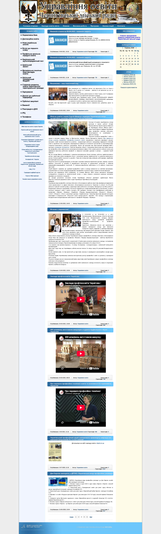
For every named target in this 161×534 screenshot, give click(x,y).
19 (126, 61)
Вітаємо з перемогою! (59, 209)
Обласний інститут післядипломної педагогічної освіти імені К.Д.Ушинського (32, 151)
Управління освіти (82, 51)
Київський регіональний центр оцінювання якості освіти (32, 135)
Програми (95, 26)
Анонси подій (108, 26)
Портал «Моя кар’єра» (32, 176)
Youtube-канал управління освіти (32, 179)
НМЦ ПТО (32, 169)
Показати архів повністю (128, 87)
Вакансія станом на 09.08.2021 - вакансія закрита (70, 31)
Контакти (121, 26)
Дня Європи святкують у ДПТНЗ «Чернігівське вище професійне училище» (81, 473)
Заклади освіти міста (50, 26)
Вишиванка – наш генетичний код (64, 83)
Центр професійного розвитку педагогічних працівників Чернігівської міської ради (32, 164)
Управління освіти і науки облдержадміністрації (32, 145)
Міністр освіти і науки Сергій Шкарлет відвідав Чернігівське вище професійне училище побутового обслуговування (78, 117)
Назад (71, 517)
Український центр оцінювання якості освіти (32, 130)
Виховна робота (80, 26)
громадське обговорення (62, 147)
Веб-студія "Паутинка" (33, 527)
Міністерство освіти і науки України (32, 126)
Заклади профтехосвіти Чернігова (64, 276)
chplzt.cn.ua (100, 443)
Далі (91, 517)
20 (129, 61)
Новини (66, 26)
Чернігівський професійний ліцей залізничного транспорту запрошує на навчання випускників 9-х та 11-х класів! (80, 438)
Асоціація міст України (32, 159)
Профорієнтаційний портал (32, 172)
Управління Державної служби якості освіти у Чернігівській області (32, 140)
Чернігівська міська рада (32, 156)
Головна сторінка (30, 26)
